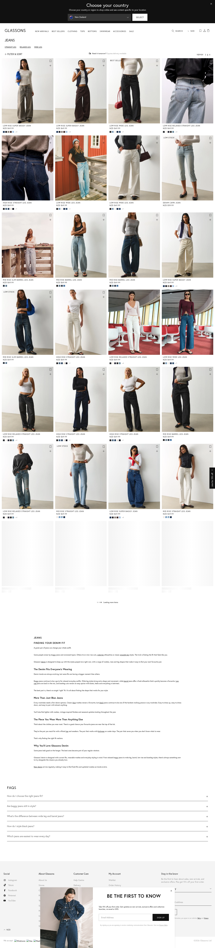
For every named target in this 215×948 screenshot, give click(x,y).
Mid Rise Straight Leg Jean (70, 511)
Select (140, 17)
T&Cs (199, 918)
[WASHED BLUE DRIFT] (173, 132)
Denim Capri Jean (172, 203)
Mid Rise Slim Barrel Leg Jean (18, 280)
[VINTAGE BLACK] (6, 132)
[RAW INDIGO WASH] (169, 132)
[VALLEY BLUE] (113, 132)
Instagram (12, 880)
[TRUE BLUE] (9, 209)
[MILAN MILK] (166, 132)
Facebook (12, 890)
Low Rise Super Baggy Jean (17, 126)
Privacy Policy (163, 925)
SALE (131, 31)
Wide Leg (38, 47)
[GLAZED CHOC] (11, 132)
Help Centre (79, 880)
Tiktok (11, 885)
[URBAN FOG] (9, 132)
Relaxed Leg (25, 47)
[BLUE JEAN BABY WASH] (120, 132)
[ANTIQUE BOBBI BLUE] (62, 517)
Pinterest (12, 895)
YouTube (12, 900)
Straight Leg (10, 47)
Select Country (168, 888)
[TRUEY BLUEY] (64, 286)
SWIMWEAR (105, 31)
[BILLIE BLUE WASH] (4, 132)
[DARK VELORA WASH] (13, 209)
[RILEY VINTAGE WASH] (6, 209)
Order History (115, 885)
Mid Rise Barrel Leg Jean (69, 280)
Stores (41, 885)
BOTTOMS (92, 31)
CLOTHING (72, 31)
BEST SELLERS (58, 31)
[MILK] (115, 132)
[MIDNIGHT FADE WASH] (164, 132)
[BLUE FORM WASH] (60, 517)
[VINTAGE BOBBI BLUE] (13, 132)
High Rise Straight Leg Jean (17, 203)
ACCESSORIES (119, 31)
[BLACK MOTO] (171, 132)
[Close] (211, 4)
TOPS (82, 31)
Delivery (77, 885)
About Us (43, 880)
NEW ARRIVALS (42, 31)
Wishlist (112, 880)
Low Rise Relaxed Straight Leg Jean (181, 126)
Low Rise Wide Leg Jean (122, 126)
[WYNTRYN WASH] (4, 286)
